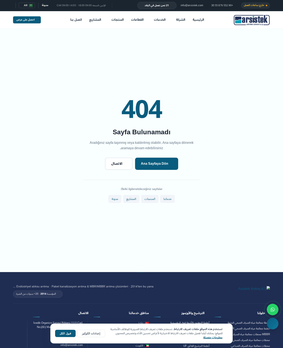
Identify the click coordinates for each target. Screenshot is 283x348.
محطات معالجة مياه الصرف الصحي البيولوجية (246, 340)
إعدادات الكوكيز (91, 333)
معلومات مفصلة (213, 338)
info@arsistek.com (192, 5)
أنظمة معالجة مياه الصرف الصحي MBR (249, 329)
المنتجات (117, 19)
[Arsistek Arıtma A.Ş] (254, 291)
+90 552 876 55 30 (222, 5)
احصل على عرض (25, 19)
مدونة (45, 5)
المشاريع (95, 19)
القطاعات (137, 19)
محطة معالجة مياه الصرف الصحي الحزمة (249, 323)
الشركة (180, 19)
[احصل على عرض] (272, 323)
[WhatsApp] (272, 309)
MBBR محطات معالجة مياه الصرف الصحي (247, 334)
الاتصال (116, 163)
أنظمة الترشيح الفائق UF (196, 346)
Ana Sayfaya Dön (154, 163)
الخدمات (160, 19)
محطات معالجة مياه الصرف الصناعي (250, 346)
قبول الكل (65, 333)
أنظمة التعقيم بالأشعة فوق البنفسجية (189, 323)
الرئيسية (198, 19)
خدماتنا (167, 199)
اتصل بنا (76, 19)
